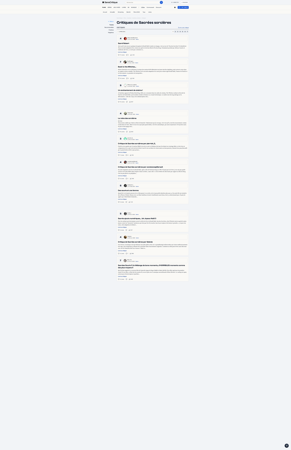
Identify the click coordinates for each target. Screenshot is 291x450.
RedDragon (130, 61)
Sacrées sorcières (136, 18)
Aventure (129, 18)
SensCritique (119, 18)
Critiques (144, 18)
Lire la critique (122, 52)
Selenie (129, 236)
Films (125, 18)
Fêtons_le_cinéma (132, 84)
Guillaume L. (130, 184)
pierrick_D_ (130, 138)
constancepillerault (132, 161)
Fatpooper (130, 112)
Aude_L (129, 213)
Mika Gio (129, 259)
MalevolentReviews (132, 37)
